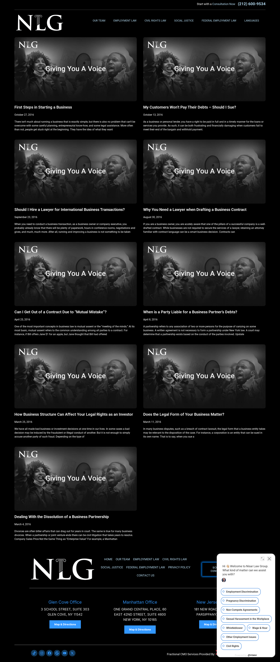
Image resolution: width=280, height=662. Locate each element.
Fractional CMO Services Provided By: (191, 654)
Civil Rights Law (155, 20)
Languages (251, 20)
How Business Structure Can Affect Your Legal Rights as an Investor (73, 414)
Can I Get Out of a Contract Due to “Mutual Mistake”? (60, 312)
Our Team (99, 20)
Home (108, 559)
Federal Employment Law (219, 20)
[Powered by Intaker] (252, 655)
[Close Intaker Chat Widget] (269, 558)
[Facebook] (49, 653)
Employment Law (124, 20)
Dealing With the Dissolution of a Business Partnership (61, 516)
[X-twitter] (72, 653)
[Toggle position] (262, 558)
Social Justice (184, 20)
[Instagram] (42, 653)
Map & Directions (65, 624)
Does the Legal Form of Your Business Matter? (183, 414)
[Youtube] (64, 653)
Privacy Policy (179, 567)
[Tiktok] (34, 653)
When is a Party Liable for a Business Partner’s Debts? (190, 312)
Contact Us (145, 575)
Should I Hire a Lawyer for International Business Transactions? (69, 209)
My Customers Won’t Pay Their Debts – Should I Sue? (189, 107)
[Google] (57, 653)
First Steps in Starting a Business (43, 107)
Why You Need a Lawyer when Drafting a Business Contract (194, 209)
